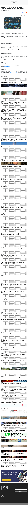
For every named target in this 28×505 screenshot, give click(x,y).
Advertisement (3, 497)
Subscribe (20, 491)
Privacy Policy (3, 496)
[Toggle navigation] (1, 4)
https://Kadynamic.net (7, 66)
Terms (2, 495)
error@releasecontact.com (13, 72)
